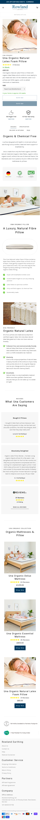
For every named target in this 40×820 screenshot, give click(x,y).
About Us (5, 746)
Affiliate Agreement (8, 785)
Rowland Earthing (11, 811)
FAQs (3, 752)
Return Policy (6, 770)
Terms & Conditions (9, 767)
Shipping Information (9, 764)
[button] (19, 52)
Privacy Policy (6, 773)
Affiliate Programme (8, 782)
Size (4, 85)
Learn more (11, 119)
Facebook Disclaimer (22, 811)
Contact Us (5, 749)
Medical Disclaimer (8, 755)
